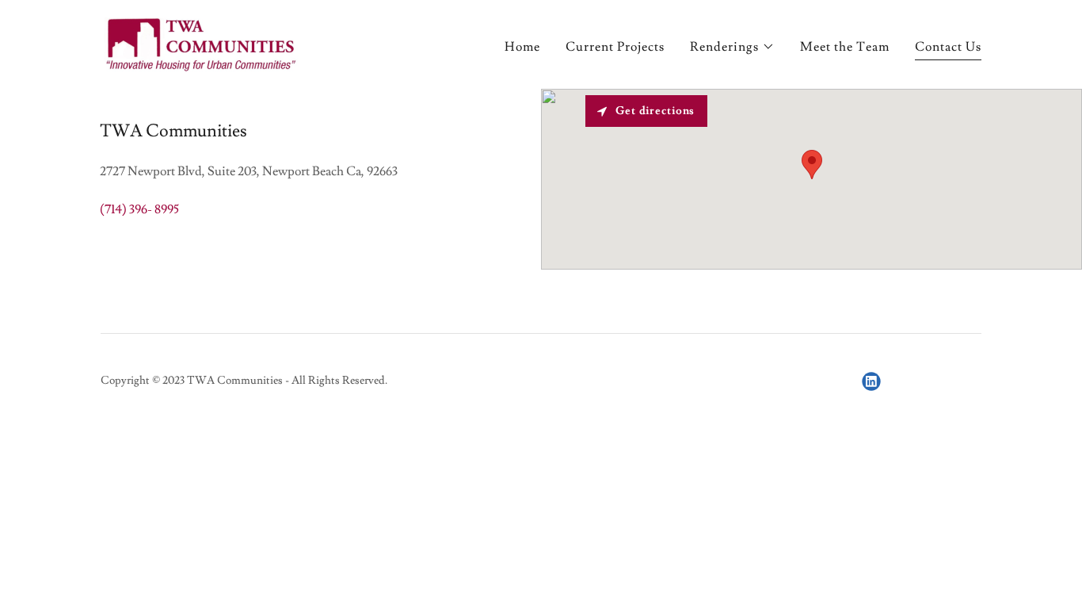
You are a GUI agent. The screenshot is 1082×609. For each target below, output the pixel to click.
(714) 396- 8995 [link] (139, 209)
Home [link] (522, 47)
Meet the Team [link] (845, 47)
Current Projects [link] (615, 47)
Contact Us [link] (948, 47)
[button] (732, 46)
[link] (201, 41)
